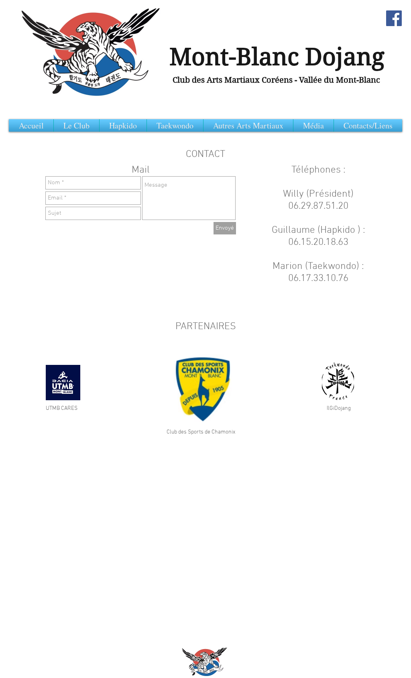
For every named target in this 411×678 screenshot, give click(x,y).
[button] (368, 125)
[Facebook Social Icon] (394, 18)
